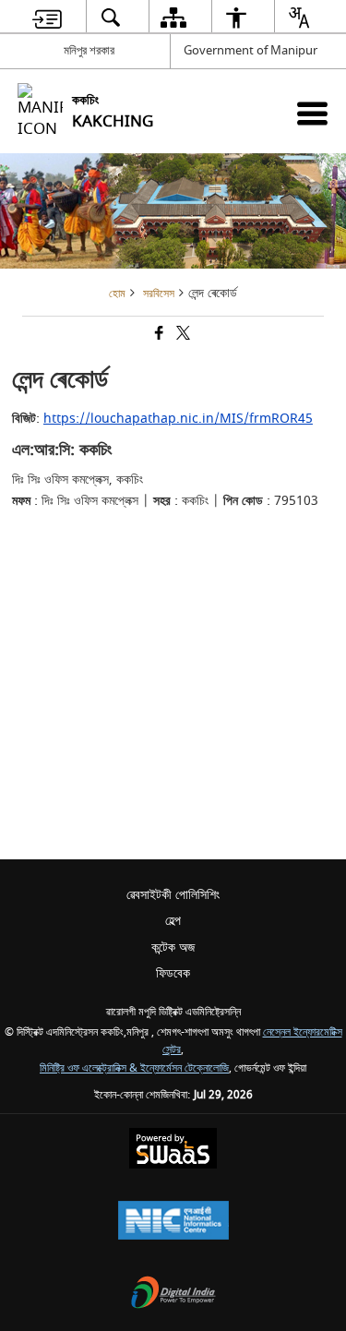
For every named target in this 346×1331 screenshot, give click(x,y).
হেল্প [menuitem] (173, 920)
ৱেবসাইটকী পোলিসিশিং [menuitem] (173, 895)
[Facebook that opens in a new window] (158, 335)
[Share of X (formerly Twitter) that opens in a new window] (182, 335)
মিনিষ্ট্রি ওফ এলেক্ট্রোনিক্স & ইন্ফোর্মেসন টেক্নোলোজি (134, 1068)
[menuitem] (46, 17)
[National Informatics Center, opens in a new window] (173, 1222)
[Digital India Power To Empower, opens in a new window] (173, 1294)
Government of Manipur (250, 50)
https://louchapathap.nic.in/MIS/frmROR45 (178, 418)
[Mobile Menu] (312, 113)
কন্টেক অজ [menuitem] (173, 947)
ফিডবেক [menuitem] (173, 973)
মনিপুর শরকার (89, 50)
